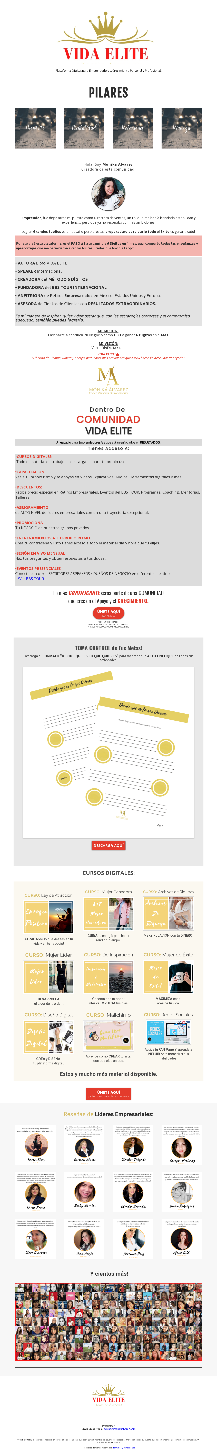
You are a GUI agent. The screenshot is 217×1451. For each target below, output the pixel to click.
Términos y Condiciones (124, 1448)
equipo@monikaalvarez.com (119, 1428)
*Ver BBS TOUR (30, 578)
